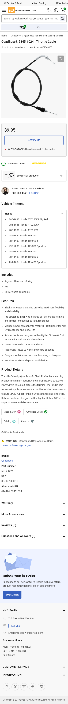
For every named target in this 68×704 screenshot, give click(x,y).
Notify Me (34, 140)
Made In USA (11, 412)
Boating (42, 3)
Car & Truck (17, 3)
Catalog (9, 421)
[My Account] (56, 10)
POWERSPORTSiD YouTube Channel (24, 686)
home (4, 36)
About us (26, 421)
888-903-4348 (19, 193)
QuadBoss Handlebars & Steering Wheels (43, 36)
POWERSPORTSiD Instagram (41, 686)
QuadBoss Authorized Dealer (36, 412)
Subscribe (12, 594)
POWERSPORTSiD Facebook (6, 686)
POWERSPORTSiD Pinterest (32, 686)
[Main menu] (4, 10)
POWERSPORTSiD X (15, 686)
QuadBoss (16, 36)
